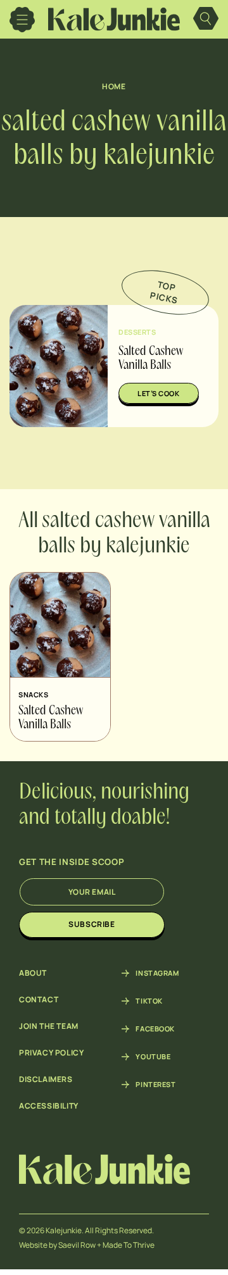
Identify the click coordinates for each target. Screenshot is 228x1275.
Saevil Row (77, 1245)
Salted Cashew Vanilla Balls (50, 718)
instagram (157, 973)
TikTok (149, 1001)
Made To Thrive (129, 1245)
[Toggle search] (205, 19)
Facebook (155, 1029)
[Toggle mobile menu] (22, 19)
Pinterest (155, 1084)
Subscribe (91, 924)
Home (113, 86)
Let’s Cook (158, 393)
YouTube (153, 1056)
